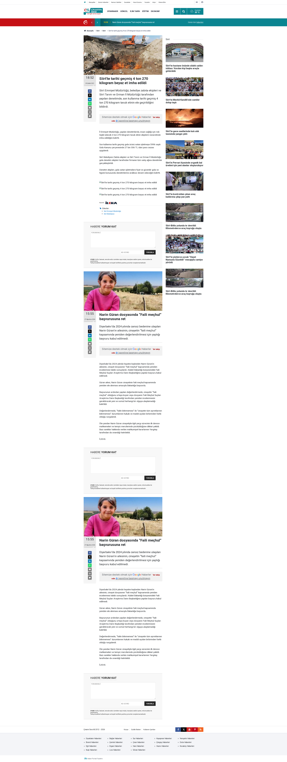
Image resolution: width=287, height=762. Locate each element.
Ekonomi (155, 11)
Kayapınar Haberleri (164, 738)
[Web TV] (197, 2)
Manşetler (92, 2)
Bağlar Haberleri (115, 738)
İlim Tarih (135, 11)
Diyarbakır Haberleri (93, 738)
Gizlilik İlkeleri (136, 730)
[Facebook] (90, 91)
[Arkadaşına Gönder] (90, 108)
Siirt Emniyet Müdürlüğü (112, 211)
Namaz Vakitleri (116, 2)
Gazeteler (127, 2)
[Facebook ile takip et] (178, 729)
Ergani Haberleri (115, 746)
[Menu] (177, 11)
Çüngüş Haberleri (163, 742)
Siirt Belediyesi (109, 214)
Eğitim (145, 11)
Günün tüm (195, 22)
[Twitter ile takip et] (184, 729)
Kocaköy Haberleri (187, 746)
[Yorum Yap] (90, 116)
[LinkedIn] (90, 99)
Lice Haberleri (114, 750)
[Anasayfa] (85, 2)
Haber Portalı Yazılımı (95, 759)
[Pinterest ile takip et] (195, 729)
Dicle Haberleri (185, 742)
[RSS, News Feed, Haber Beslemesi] (200, 729)
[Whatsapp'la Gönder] (90, 103)
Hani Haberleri (138, 746)
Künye (126, 730)
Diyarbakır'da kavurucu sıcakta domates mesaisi (131, 22)
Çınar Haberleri (138, 742)
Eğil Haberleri (91, 746)
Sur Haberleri (138, 738)
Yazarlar (147, 2)
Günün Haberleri (103, 2)
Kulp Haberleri (91, 750)
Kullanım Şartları (149, 730)
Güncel (124, 11)
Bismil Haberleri (92, 742)
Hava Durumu (137, 2)
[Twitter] (90, 95)
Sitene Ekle (162, 2)
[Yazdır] (90, 112)
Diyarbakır (112, 11)
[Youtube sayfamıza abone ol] (189, 729)
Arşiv (154, 2)
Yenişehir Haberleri (187, 738)
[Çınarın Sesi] (93, 11)
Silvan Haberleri (139, 750)
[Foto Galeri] (202, 2)
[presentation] (92, 22)
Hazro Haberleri (162, 746)
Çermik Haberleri (116, 742)
